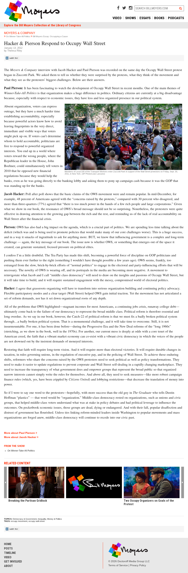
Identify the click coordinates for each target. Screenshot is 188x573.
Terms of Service (118, 565)
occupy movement (19, 521)
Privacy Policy (138, 565)
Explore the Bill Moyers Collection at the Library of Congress (42, 25)
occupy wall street (36, 521)
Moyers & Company (19, 33)
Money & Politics (54, 519)
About (8, 566)
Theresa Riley (14, 50)
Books (159, 18)
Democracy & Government (25, 519)
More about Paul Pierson (20, 432)
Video (117, 18)
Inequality (42, 519)
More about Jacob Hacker (20, 437)
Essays (145, 18)
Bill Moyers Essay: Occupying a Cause (50, 36)
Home (7, 544)
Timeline (10, 553)
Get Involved (13, 561)
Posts (8, 548)
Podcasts (176, 18)
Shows (130, 18)
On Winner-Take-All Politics (18, 36)
